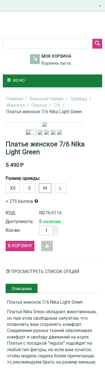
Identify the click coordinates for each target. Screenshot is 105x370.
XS (13, 188)
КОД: (11, 212)
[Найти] (97, 44)
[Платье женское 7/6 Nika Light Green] (45, 124)
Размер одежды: (23, 178)
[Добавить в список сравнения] (47, 246)
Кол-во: (13, 230)
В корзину (20, 245)
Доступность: (20, 221)
